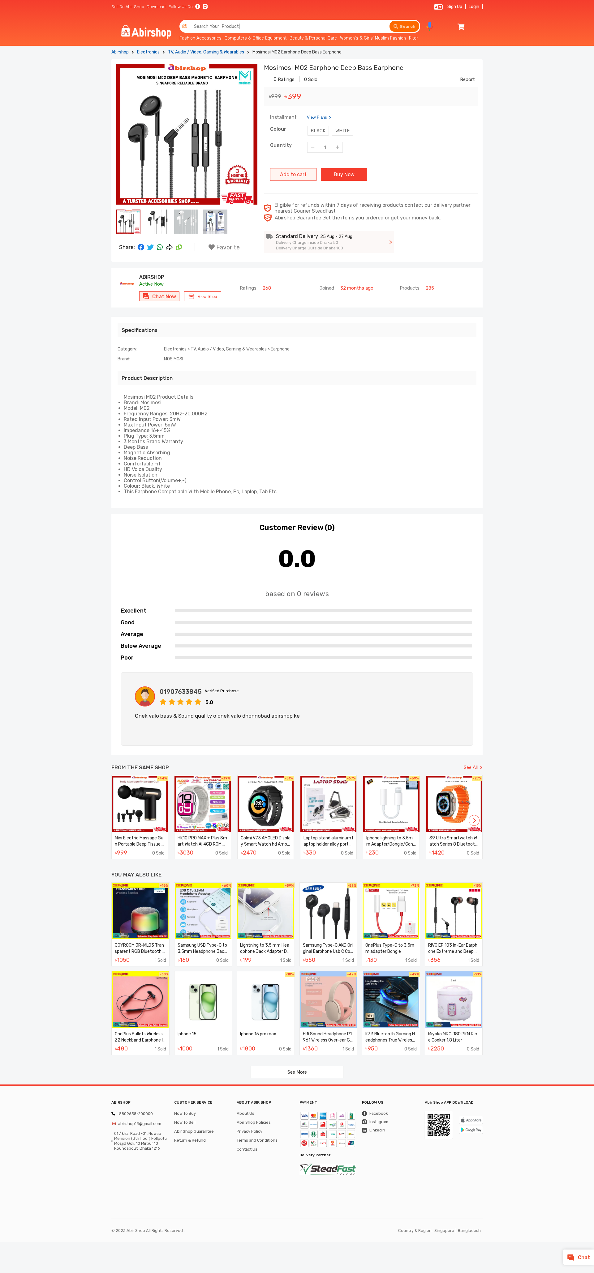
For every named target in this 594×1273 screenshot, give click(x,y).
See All (471, 767)
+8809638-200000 (135, 1113)
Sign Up (454, 6)
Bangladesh (469, 1230)
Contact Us (247, 1149)
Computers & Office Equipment (255, 38)
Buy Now (344, 174)
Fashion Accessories (200, 38)
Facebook (378, 1113)
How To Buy (185, 1113)
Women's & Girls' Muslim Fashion (373, 38)
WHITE (342, 131)
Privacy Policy (249, 1131)
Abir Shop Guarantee (194, 1131)
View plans (317, 117)
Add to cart (293, 174)
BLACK (318, 131)
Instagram (378, 1121)
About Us (245, 1113)
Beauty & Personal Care (313, 38)
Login (474, 6)
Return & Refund (190, 1140)
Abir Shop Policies (254, 1122)
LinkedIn (377, 1130)
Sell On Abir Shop (127, 6)
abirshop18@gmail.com (139, 1123)
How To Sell (185, 1122)
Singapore (444, 1230)
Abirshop (120, 52)
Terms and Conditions (257, 1140)
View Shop (207, 296)
